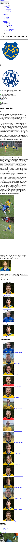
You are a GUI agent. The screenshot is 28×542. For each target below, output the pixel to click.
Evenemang (5, 22)
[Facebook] (7, 528)
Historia (7, 7)
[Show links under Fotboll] (7, 14)
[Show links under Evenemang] (9, 22)
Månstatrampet (9, 30)
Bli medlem (8, 9)
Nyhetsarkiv (8, 11)
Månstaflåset (8, 24)
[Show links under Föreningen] (9, 6)
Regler (10, 27)
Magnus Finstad (6, 295)
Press (7, 12)
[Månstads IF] (3, 0)
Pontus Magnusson (7, 309)
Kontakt (7, 10)
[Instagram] (7, 529)
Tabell (7, 18)
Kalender (5, 21)
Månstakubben (9, 25)
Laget (7, 15)
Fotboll (4, 14)
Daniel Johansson (7, 323)
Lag (9, 26)
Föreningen (5, 6)
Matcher (7, 17)
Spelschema (11, 29)
